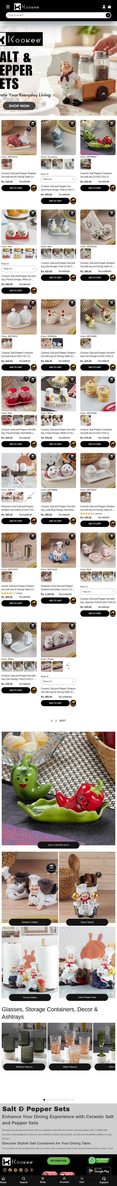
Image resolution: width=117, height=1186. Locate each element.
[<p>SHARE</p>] (34, 188)
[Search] (108, 15)
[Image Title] (24, 1045)
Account (104, 6)
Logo (27, 6)
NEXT (62, 720)
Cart (109, 6)
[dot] (44, 1100)
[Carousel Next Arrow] (109, 1061)
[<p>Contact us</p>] (50, 1174)
